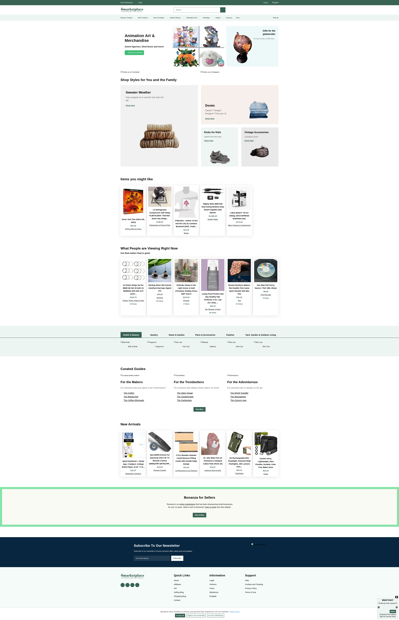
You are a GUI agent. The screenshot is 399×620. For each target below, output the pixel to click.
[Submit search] (222, 9)
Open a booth (210, 507)
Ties (239, 301)
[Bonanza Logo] (132, 9)
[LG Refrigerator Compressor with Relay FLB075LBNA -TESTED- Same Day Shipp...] (159, 211)
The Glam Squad (185, 393)
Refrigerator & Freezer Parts (159, 225)
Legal (211, 580)
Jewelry (217, 18)
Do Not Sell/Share (215, 615)
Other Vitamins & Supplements (239, 225)
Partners (213, 584)
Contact (177, 600)
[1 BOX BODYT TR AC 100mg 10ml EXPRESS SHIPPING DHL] (239, 211)
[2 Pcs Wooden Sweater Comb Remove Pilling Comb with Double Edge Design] (186, 453)
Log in (266, 2)
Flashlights (239, 473)
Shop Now (130, 105)
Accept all (180, 615)
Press (211, 588)
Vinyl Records (266, 295)
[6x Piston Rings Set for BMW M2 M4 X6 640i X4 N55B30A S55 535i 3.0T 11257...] (133, 286)
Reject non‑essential (196, 615)
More (238, 18)
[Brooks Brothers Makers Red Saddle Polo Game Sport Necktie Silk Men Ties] (239, 286)
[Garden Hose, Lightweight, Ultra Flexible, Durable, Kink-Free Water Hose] (265, 453)
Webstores (213, 592)
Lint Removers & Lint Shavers (186, 471)
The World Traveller (239, 393)
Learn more (234, 612)
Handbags (206, 18)
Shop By (275, 18)
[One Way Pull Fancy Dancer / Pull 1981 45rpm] (265, 286)
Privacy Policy (251, 588)
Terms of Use (250, 592)
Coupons (229, 18)
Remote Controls (160, 470)
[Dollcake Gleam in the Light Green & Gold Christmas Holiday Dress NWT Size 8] (186, 286)
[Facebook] (123, 585)
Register (275, 2)
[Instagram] (137, 585)
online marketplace (187, 504)
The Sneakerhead (185, 397)
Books (186, 233)
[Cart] (276, 9)
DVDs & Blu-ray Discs (133, 229)
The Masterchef (131, 397)
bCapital (212, 596)
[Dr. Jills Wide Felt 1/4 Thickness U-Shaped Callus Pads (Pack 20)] (212, 453)
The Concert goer (238, 400)
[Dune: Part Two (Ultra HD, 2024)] (133, 211)
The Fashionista (184, 400)
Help (140, 2)
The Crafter (129, 393)
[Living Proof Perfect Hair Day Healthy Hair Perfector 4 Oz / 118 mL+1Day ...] (212, 286)
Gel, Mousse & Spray (213, 309)
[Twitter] (127, 585)
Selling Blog (179, 592)
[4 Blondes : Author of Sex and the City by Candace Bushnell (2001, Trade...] (186, 211)
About (176, 580)
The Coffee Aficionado (134, 400)
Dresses (186, 301)
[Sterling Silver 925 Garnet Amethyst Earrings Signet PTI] (159, 286)
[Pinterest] (132, 585)
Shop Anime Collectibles (135, 52)
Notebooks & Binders (133, 474)
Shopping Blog (180, 596)
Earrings (160, 298)
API (175, 588)
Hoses (265, 474)
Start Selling (199, 515)
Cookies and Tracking (254, 584)
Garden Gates (213, 219)
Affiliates (177, 584)
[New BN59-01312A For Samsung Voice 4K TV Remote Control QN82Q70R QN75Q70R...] (159, 453)
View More (199, 409)
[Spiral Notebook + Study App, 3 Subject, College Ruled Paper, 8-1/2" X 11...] (133, 453)
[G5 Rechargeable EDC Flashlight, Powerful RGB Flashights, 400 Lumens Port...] (239, 453)
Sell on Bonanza (127, 2)
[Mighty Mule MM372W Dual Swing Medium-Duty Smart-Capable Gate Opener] (212, 211)
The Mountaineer (238, 397)
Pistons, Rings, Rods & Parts (133, 301)
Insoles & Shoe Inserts (212, 470)
